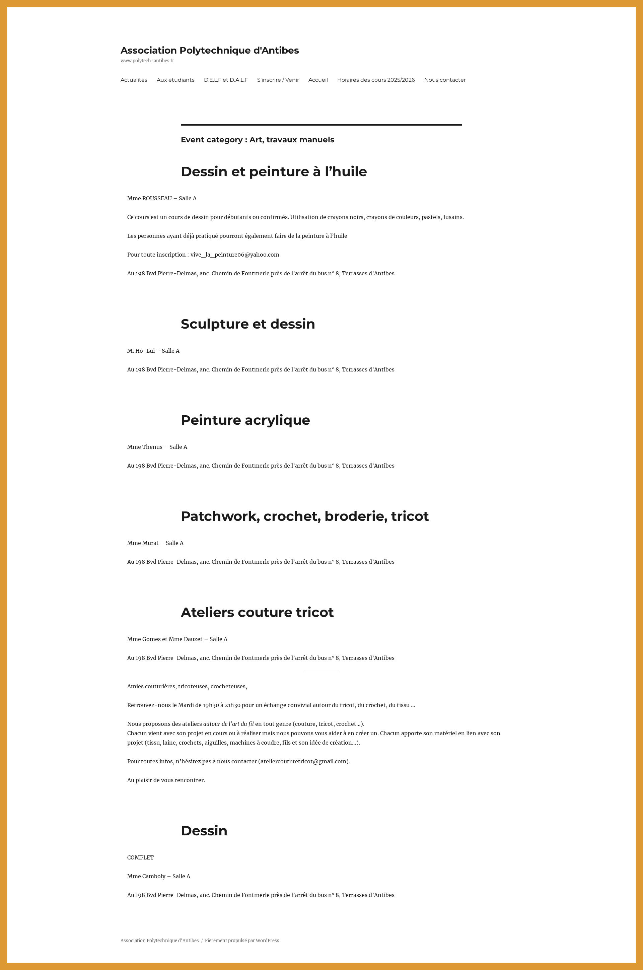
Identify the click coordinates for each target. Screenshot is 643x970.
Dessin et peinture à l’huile (274, 171)
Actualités (134, 80)
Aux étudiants (176, 80)
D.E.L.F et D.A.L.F (226, 80)
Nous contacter (445, 80)
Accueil (318, 80)
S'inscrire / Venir (278, 80)
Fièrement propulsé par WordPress (242, 941)
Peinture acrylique (245, 420)
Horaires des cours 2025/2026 (376, 80)
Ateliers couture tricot (257, 612)
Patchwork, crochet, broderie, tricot (305, 516)
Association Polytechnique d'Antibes (210, 50)
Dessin (204, 830)
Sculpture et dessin (248, 324)
